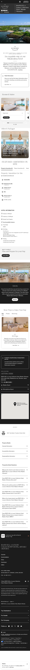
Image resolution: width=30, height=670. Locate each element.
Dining (2, 559)
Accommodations (5, 557)
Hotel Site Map (23, 643)
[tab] (7, 168)
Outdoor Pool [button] (7, 187)
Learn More (7, 84)
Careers (12, 638)
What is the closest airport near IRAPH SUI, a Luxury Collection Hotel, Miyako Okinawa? (13, 499)
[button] (20, 2)
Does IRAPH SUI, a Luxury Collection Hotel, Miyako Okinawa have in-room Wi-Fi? (13, 492)
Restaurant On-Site (8, 183)
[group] (15, 283)
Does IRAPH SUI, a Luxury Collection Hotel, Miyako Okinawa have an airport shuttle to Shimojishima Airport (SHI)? (13, 506)
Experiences (4, 562)
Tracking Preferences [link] (5, 638)
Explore (15, 299)
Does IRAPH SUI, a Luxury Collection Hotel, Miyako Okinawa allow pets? (13, 479)
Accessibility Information (8, 451)
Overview (3, 554)
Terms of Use (17, 638)
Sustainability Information (8, 456)
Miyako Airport (6, 385)
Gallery (21, 41)
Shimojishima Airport (8, 389)
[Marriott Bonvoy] (25, 2)
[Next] (26, 123)
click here (11, 667)
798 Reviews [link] (6, 12)
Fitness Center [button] (7, 195)
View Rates (6, 117)
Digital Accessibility (17, 641)
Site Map (17, 643)
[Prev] (4, 123)
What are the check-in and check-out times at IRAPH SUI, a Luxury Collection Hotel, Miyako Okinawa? (13, 471)
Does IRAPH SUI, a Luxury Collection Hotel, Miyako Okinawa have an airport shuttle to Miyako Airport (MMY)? (13, 515)
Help (2, 644)
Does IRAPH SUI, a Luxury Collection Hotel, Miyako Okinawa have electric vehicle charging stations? (14, 523)
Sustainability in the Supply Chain (7, 643)
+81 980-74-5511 (7, 382)
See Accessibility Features (9, 222)
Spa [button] (5, 191)
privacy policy (19, 665)
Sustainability (7, 179)
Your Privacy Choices (7, 641)
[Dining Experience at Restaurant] (15, 144)
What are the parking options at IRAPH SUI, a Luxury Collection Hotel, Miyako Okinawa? (13, 485)
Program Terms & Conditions (6, 639)
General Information (7, 446)
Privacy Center (16, 639)
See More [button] (20, 69)
